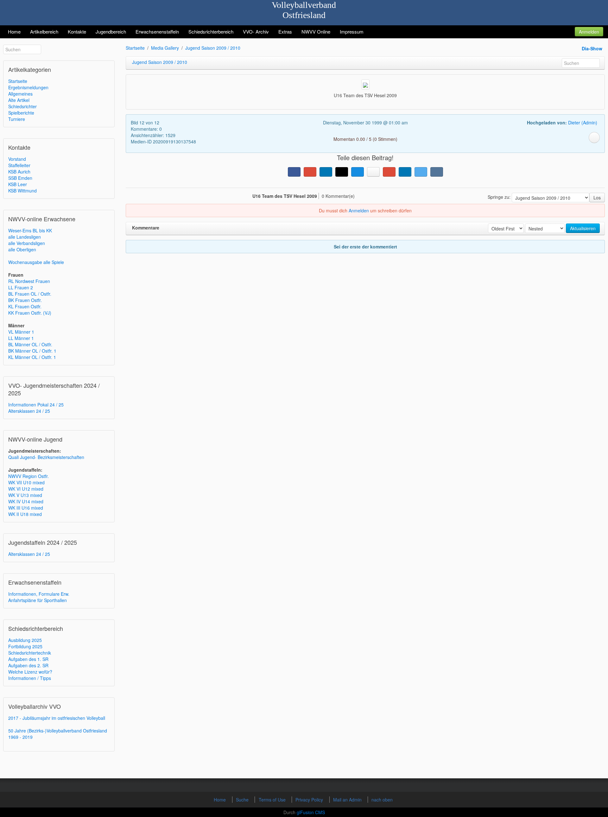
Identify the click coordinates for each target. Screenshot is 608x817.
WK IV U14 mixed (25, 501)
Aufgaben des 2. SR (28, 665)
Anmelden (589, 31)
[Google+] (310, 172)
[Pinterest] (389, 172)
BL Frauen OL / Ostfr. (29, 294)
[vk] (436, 172)
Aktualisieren (583, 228)
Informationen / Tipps (29, 678)
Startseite (17, 81)
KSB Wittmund (22, 190)
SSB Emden (20, 178)
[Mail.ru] (357, 172)
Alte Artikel (18, 100)
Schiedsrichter (22, 106)
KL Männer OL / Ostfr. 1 (32, 357)
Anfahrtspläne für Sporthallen (37, 600)
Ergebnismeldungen (28, 87)
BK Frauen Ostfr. (25, 300)
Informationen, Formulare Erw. (38, 594)
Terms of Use (273, 799)
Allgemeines (20, 94)
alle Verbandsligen (26, 243)
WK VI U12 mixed (25, 489)
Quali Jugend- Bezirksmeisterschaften (46, 457)
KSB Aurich (19, 171)
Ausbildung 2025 (25, 640)
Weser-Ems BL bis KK (30, 230)
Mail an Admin (348, 799)
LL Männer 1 (21, 338)
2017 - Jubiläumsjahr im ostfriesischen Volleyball (56, 718)
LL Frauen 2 (20, 287)
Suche (243, 799)
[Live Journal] (341, 172)
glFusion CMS (311, 812)
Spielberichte (21, 113)
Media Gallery (165, 48)
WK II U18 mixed (25, 514)
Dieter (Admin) (582, 122)
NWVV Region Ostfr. (28, 476)
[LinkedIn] (326, 172)
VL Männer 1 (21, 332)
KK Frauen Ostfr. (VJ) (29, 313)
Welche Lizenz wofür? (30, 672)
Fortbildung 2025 (25, 646)
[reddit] (405, 172)
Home (220, 799)
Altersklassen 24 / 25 (29, 411)
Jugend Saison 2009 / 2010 (212, 48)
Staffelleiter (19, 165)
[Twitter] (421, 172)
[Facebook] (294, 172)
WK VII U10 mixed (26, 482)
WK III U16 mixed (25, 508)
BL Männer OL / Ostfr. (30, 344)
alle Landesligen (24, 237)
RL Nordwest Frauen (29, 281)
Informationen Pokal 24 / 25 (36, 404)
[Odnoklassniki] (373, 172)
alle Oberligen (22, 249)
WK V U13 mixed (25, 495)
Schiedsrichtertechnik (29, 653)
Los (597, 197)
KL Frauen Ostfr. (24, 306)
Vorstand (17, 159)
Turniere (16, 119)
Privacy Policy (309, 799)
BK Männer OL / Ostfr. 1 (32, 351)
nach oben (382, 799)
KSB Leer (17, 184)
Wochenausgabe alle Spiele (36, 262)
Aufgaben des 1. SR (28, 659)
